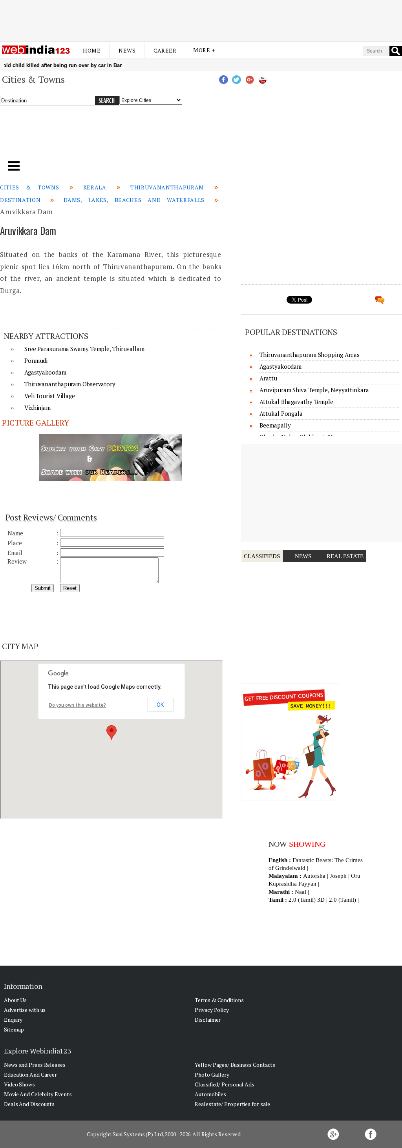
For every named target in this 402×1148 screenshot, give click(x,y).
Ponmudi (36, 360)
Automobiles (210, 1094)
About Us (15, 1000)
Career (164, 50)
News (127, 50)
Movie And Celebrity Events (37, 1094)
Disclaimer (208, 1019)
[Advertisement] (201, 20)
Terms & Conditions (219, 1000)
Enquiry (13, 1019)
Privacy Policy (212, 1009)
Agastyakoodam (45, 372)
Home (91, 50)
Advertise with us (25, 1009)
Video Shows (19, 1084)
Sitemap (14, 1029)
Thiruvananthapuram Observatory (69, 384)
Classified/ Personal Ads (224, 1084)
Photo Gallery (212, 1074)
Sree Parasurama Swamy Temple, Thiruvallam (84, 349)
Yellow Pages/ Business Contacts (235, 1064)
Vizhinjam (37, 407)
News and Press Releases (35, 1064)
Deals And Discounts (29, 1104)
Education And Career (30, 1074)
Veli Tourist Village (49, 396)
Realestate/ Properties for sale (232, 1104)
